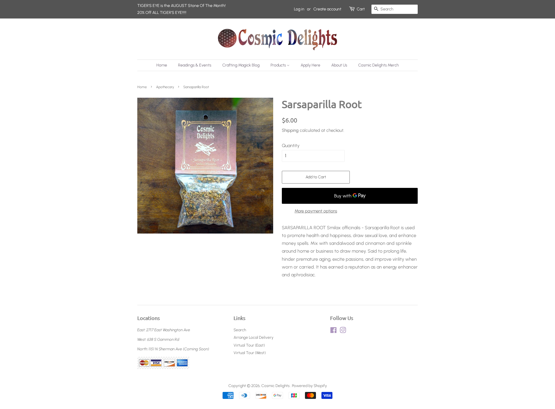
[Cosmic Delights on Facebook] (333, 331)
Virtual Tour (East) (249, 345)
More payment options (316, 211)
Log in (299, 9)
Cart (361, 9)
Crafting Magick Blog (241, 65)
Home (161, 65)
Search (240, 329)
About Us (339, 65)
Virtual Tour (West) (250, 352)
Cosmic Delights (276, 385)
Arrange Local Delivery (253, 337)
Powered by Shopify (309, 385)
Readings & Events (194, 65)
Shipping (290, 130)
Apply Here (310, 65)
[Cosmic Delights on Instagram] (343, 331)
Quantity (290, 145)
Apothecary (165, 87)
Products (279, 65)
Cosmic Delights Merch (378, 65)
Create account (327, 9)
